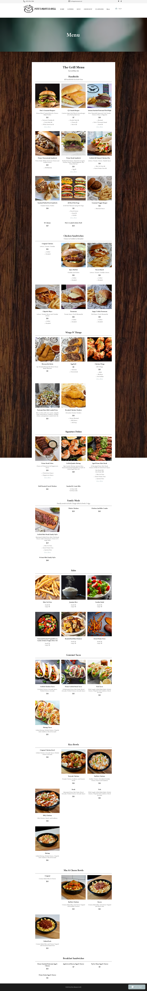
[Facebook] (121, 1)
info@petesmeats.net (76, 1)
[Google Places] (118, 1)
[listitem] (47, 120)
